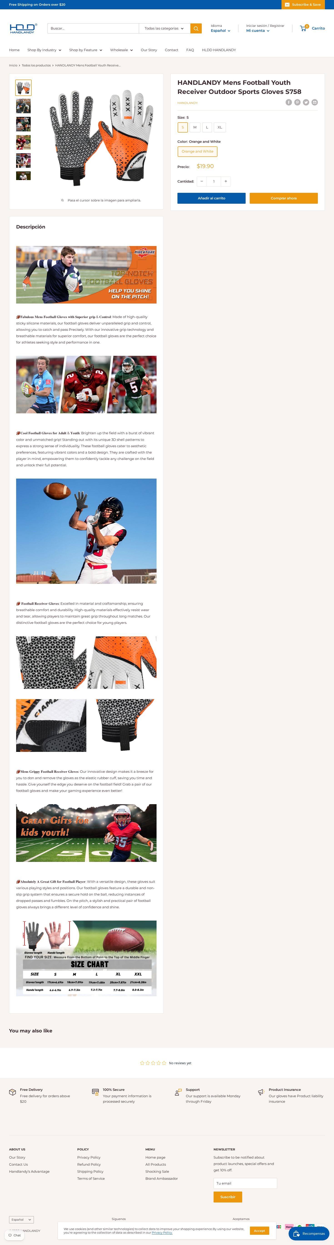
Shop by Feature (83, 50)
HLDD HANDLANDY (219, 50)
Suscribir (227, 1197)
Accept (259, 1230)
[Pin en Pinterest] (297, 102)
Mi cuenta (256, 30)
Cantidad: (185, 181)
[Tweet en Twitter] (306, 102)
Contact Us (18, 1164)
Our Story (149, 50)
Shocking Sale (157, 1171)
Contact (171, 50)
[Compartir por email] (315, 102)
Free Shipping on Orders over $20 (37, 5)
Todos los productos (36, 65)
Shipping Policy (90, 1171)
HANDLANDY (187, 103)
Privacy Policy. (162, 1232)
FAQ (190, 50)
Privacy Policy (88, 1157)
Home (14, 50)
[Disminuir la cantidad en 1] (202, 181)
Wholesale (119, 50)
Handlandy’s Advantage (29, 1171)
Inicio (13, 65)
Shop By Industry (41, 50)
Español (18, 1219)
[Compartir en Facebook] (289, 102)
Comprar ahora (284, 198)
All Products (155, 1164)
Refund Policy (89, 1164)
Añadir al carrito (211, 198)
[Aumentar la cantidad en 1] (226, 181)
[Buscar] (196, 28)
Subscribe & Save (306, 5)
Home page (155, 1157)
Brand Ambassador (161, 1178)
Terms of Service (91, 1178)
